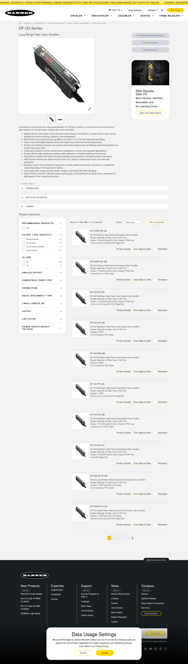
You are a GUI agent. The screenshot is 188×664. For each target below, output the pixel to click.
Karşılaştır (162, 249)
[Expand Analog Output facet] (61, 272)
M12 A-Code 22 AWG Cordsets (30, 607)
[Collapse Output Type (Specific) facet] (61, 235)
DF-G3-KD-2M (97, 414)
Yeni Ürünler (117, 607)
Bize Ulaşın (86, 605)
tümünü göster (28, 184)
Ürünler (27, 23)
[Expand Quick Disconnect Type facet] (61, 295)
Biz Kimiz (145, 607)
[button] (89, 109)
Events (114, 603)
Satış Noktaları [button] (151, 613)
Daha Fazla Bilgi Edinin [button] (150, 113)
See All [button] (26, 590)
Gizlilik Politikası (148, 598)
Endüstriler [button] (101, 16)
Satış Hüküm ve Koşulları (152, 603)
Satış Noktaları (135, 10)
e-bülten (115, 598)
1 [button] (109, 538)
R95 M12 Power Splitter (31, 593)
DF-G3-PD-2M (97, 322)
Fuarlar (114, 621)
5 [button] (128, 538)
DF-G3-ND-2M (97, 353)
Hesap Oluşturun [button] (150, 50)
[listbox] (56, 119)
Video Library (87, 615)
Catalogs (85, 601)
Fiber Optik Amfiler (56, 23)
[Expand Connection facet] (61, 288)
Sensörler (39, 23)
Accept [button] (105, 652)
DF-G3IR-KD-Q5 (98, 230)
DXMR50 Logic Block (30, 613)
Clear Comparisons (157, 222)
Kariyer (144, 593)
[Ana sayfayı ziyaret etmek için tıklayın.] (20, 13)
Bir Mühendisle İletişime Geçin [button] (150, 35)
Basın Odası (116, 612)
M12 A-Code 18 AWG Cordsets (30, 600)
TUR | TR (115, 10)
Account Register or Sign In (90, 595)
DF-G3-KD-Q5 (97, 292)
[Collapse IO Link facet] (61, 257)
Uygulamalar (57, 589)
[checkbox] (23, 228)
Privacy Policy (102, 646)
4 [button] (123, 538)
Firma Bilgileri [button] (170, 16)
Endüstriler (56, 594)
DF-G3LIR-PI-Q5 (98, 506)
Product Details (124, 249)
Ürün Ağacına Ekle (142, 249)
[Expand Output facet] (61, 311)
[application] (56, 75)
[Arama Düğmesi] (162, 10)
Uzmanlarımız (87, 610)
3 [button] (119, 538)
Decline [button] (83, 652)
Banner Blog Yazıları (120, 593)
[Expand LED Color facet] (61, 319)
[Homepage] (20, 24)
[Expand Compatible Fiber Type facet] (61, 280)
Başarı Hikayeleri (119, 616)
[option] (51, 119)
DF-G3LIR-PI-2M (98, 475)
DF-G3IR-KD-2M (98, 261)
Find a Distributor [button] (150, 42)
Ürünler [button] (77, 16)
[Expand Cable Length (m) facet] (61, 303)
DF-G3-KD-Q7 (97, 445)
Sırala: (119, 222)
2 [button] (114, 538)
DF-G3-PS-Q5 (97, 384)
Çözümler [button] (125, 16)
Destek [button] (146, 16)
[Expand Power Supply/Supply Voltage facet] (61, 327)
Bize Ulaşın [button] (175, 10)
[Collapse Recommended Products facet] (61, 223)
